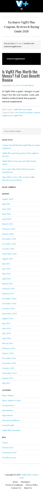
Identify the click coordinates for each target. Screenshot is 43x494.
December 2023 (9, 358)
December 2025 (9, 239)
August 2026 (7, 199)
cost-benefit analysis (23, 112)
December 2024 (9, 298)
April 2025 (6, 278)
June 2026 (6, 209)
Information (7, 410)
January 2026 (8, 234)
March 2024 (7, 343)
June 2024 (6, 328)
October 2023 (8, 368)
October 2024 (8, 308)
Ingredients (7, 415)
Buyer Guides (8, 395)
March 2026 (7, 224)
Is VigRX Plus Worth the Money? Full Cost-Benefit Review (21, 75)
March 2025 (7, 283)
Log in (5, 442)
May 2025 (6, 274)
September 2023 (9, 373)
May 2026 (6, 214)
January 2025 (8, 293)
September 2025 (9, 254)
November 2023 (9, 363)
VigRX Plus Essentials (23, 109)
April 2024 (6, 338)
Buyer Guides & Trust (11, 400)
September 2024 (9, 313)
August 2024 (7, 318)
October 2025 (8, 249)
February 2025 (8, 288)
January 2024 (8, 353)
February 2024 (8, 348)
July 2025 (6, 264)
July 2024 (6, 323)
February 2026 (8, 229)
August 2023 (7, 378)
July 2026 (6, 204)
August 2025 (7, 259)
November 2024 (9, 303)
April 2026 (6, 219)
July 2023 (6, 383)
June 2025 (6, 269)
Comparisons (8, 405)
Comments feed (9, 452)
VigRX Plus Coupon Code (21, 4)
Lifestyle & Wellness (10, 420)
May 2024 (6, 333)
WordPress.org (9, 457)
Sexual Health (8, 425)
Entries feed (7, 447)
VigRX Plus (18, 115)
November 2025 (9, 244)
